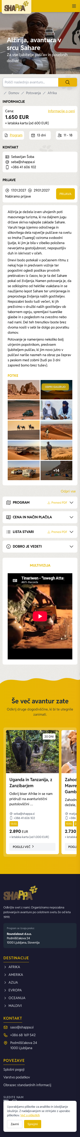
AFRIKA (14, 967)
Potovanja (33, 93)
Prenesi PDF (59, 503)
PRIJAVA (65, 194)
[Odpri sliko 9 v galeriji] (24, 470)
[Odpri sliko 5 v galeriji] (24, 430)
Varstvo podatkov (16, 1077)
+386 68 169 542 (23, 1035)
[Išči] (67, 82)
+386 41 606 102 (23, 167)
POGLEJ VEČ (21, 847)
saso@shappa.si (22, 1027)
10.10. (69, 823)
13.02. (13, 823)
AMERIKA (16, 974)
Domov (14, 93)
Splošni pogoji (14, 1069)
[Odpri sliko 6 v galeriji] (57, 430)
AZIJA (13, 982)
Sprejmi (33, 1124)
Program (16, 135)
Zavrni (15, 1124)
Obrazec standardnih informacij (27, 1085)
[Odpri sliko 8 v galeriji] (57, 450)
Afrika (52, 93)
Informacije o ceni (61, 111)
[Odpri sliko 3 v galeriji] (24, 410)
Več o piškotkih (30, 1115)
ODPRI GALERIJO (55, 386)
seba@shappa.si (23, 162)
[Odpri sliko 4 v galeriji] (57, 410)
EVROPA (15, 990)
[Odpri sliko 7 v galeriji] (24, 450)
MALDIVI (15, 1005)
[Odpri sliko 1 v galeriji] (24, 389)
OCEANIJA (17, 998)
